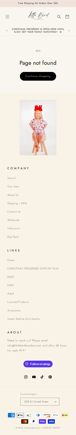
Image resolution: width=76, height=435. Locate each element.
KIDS (10, 285)
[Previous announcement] (7, 31)
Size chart (13, 186)
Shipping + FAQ (17, 203)
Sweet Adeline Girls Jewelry (23, 319)
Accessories (14, 310)
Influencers (13, 228)
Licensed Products (18, 302)
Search (11, 178)
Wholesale (13, 220)
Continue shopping (38, 76)
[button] (7, 17)
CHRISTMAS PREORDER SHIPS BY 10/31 (32, 268)
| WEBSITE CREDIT (51, 428)
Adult (10, 293)
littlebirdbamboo (32, 428)
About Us (13, 195)
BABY (10, 277)
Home (10, 260)
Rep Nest (13, 237)
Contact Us (14, 211)
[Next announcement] (69, 31)
